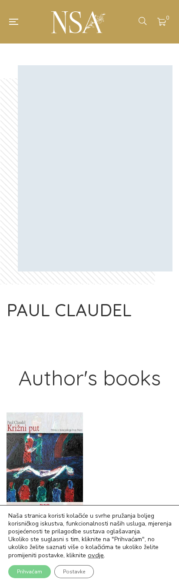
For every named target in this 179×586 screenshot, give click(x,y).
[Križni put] (45, 461)
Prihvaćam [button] (29, 571)
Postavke (74, 571)
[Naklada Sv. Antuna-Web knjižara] (78, 21)
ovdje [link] (96, 555)
